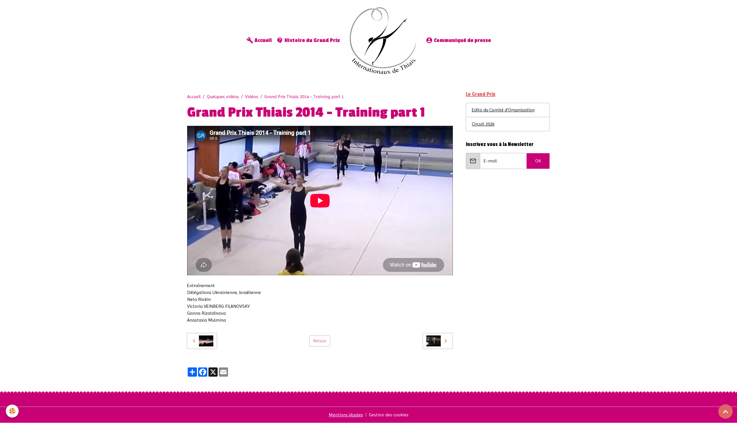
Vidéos (251, 96)
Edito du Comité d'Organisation (503, 110)
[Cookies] (12, 411)
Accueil (262, 40)
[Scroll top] (725, 411)
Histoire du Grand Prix (311, 40)
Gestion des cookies (389, 415)
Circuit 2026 (483, 124)
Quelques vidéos (223, 96)
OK (538, 161)
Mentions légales (346, 415)
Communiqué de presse (462, 40)
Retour (319, 341)
